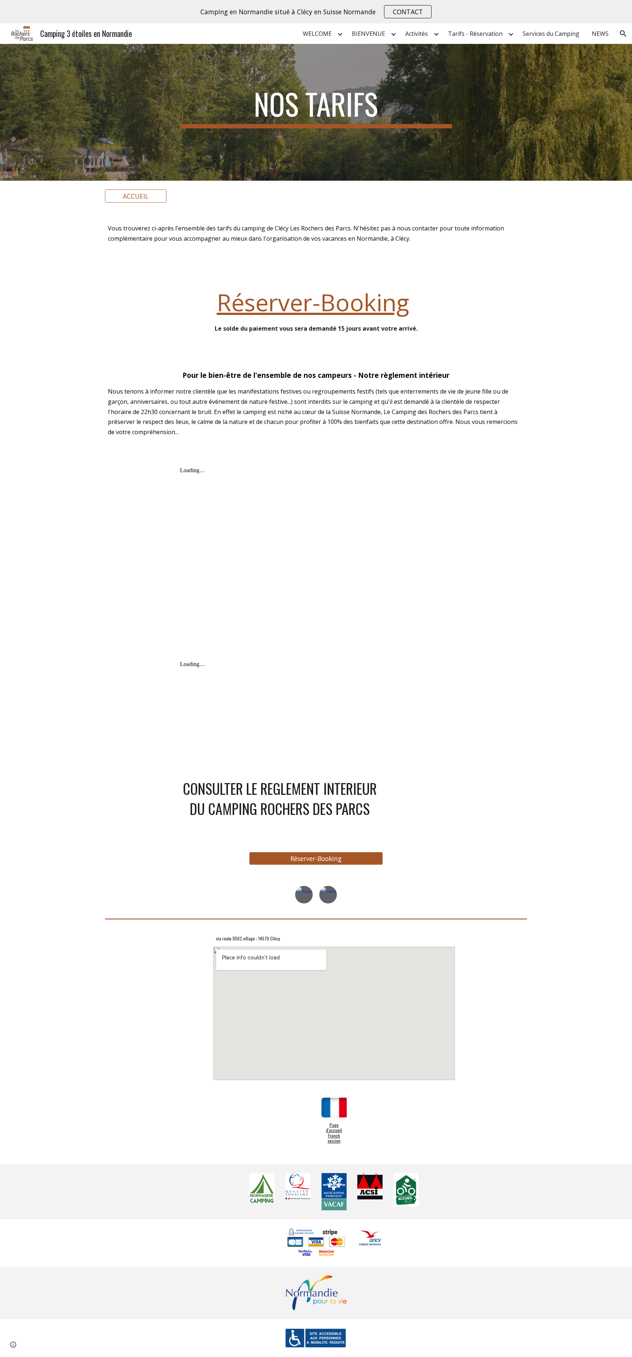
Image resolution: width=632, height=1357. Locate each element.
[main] (316, 107)
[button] (623, 33)
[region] (316, 11)
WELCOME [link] (317, 34)
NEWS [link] (600, 34)
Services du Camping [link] (551, 34)
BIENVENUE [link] (368, 34)
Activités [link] (416, 34)
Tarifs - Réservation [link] (475, 34)
